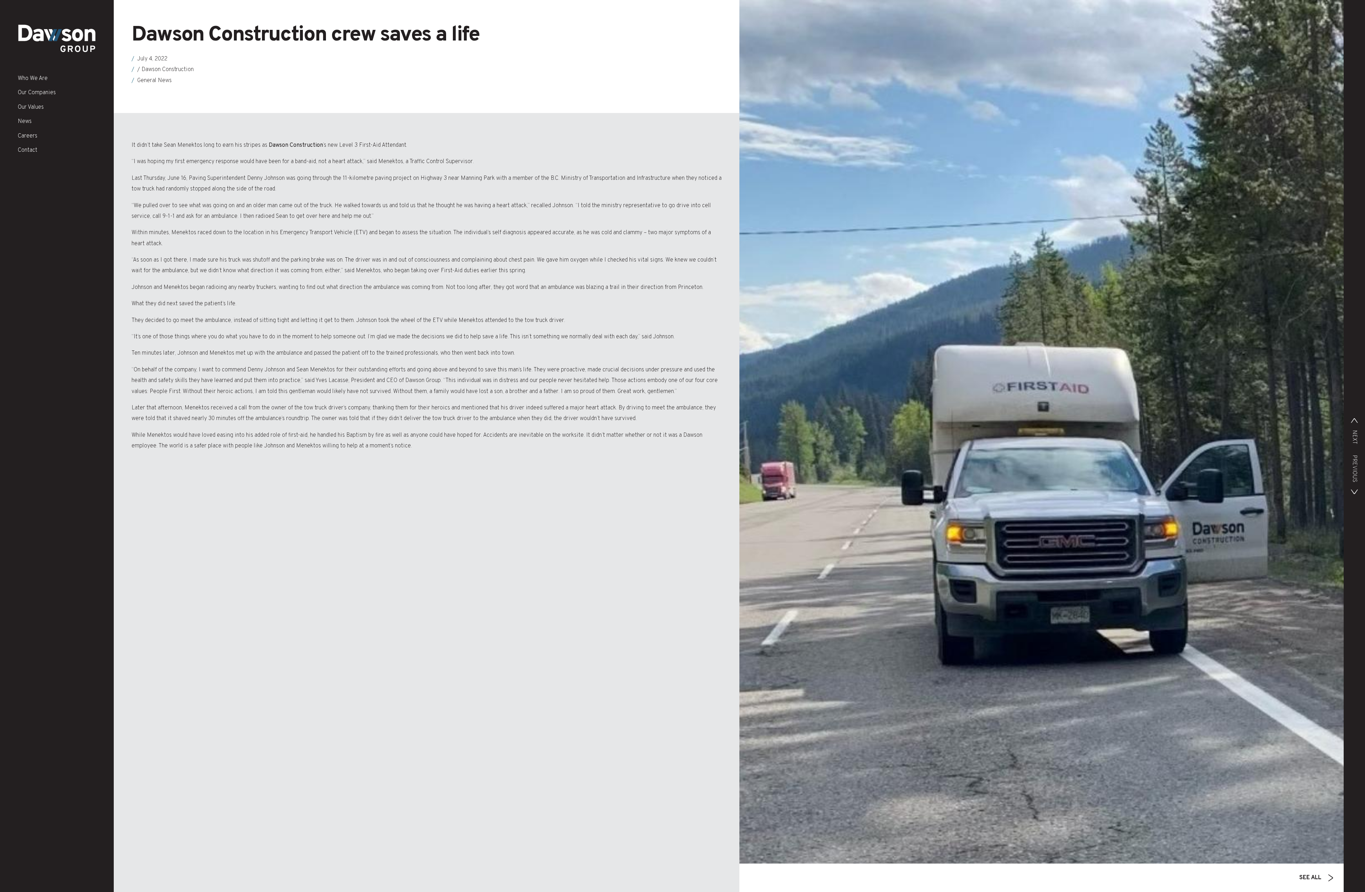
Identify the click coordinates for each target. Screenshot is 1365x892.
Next (1354, 437)
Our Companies (37, 92)
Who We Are (33, 78)
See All (1310, 877)
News (25, 121)
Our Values (31, 107)
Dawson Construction (296, 145)
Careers (27, 136)
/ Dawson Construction (165, 69)
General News (154, 80)
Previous (1354, 468)
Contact (27, 150)
